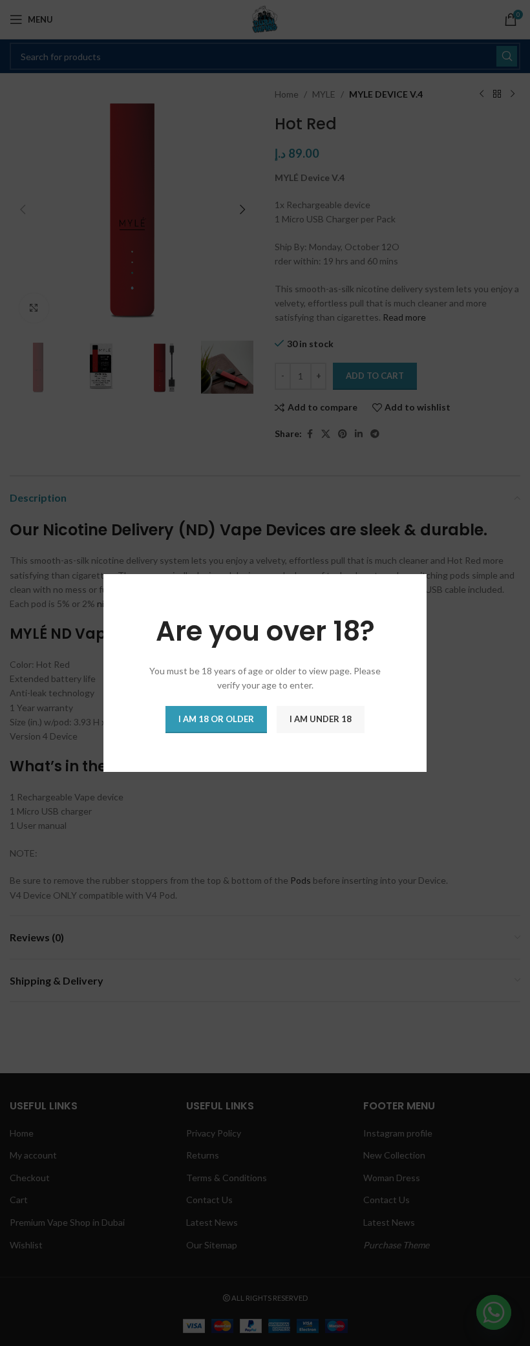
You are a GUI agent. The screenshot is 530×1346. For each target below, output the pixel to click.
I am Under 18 (321, 719)
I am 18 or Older (216, 719)
